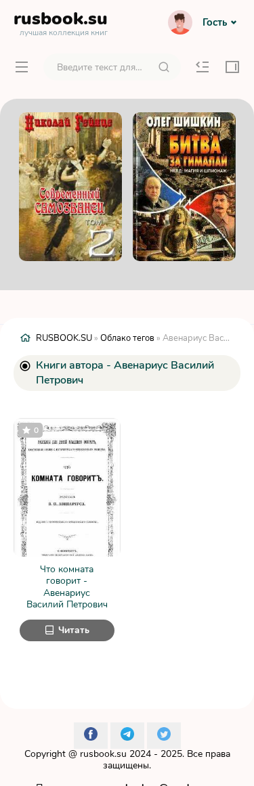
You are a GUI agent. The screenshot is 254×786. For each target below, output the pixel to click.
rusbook (61, 22)
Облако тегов (127, 338)
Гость (215, 22)
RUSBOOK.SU (64, 338)
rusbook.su (103, 753)
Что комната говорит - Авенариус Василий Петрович (67, 587)
